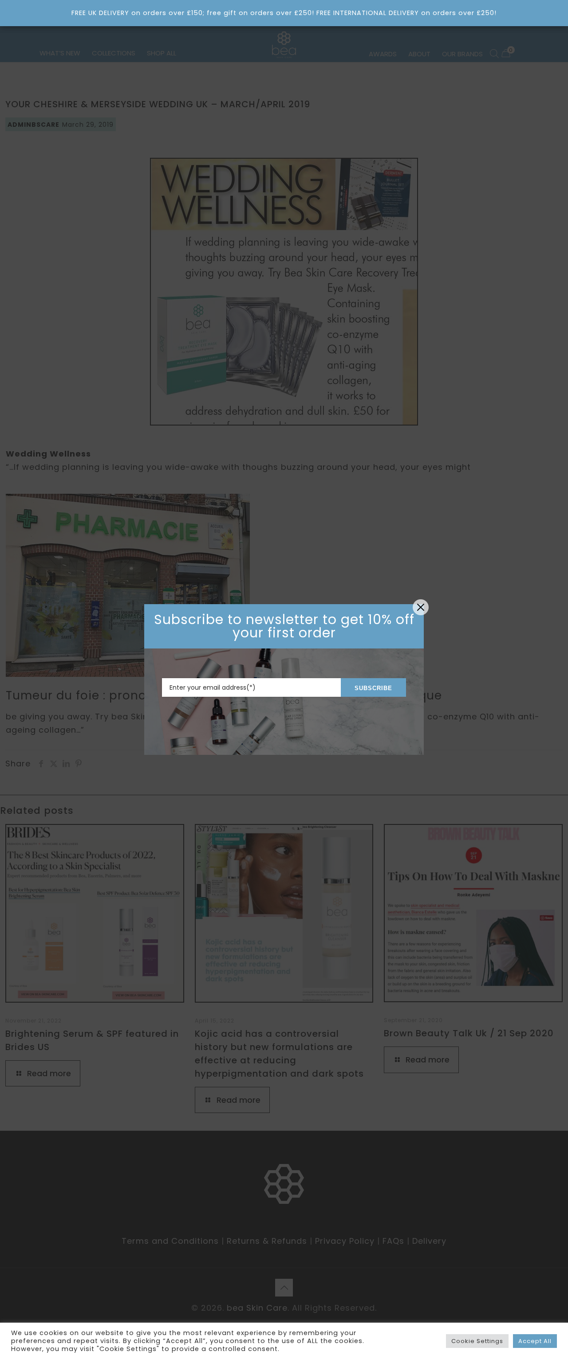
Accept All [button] (535, 1341)
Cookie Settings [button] (477, 1341)
